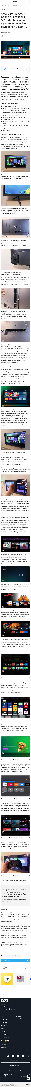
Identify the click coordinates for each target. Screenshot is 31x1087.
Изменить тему (14, 1065)
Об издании (18, 1016)
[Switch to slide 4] (14, 837)
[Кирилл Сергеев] (2, 36)
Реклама (18, 1018)
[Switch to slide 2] (15, 759)
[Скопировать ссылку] (19, 955)
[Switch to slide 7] (19, 837)
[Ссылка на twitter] (14, 1009)
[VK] (12, 955)
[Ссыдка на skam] (3, 1080)
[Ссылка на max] (7, 1009)
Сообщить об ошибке (15, 1060)
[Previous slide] (1, 677)
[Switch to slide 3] (17, 759)
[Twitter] (15, 955)
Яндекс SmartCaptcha (23, 1070)
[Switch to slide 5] (16, 837)
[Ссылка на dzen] (9, 1009)
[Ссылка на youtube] (12, 1009)
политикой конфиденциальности (20, 1068)
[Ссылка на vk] (5, 1009)
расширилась (15, 87)
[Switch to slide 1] (13, 759)
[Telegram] (9, 955)
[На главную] (15, 2)
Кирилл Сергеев (7, 36)
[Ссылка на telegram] (2, 1009)
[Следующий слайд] (29, 968)
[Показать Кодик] (28, 1078)
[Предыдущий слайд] (25, 968)
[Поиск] (29, 2)
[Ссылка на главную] (4, 1000)
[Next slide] (29, 677)
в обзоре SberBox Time (15, 882)
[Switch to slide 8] (21, 837)
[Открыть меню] (1, 1)
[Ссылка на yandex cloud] (6, 1075)
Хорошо (28, 1084)
